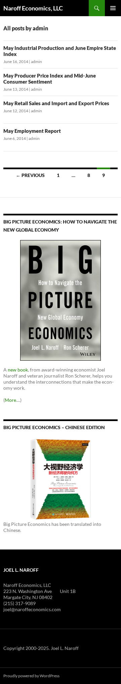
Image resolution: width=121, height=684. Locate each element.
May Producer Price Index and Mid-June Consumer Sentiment (49, 78)
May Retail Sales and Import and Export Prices (56, 103)
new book (18, 370)
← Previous (30, 175)
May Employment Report (32, 131)
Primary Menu (113, 8)
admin (36, 61)
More (10, 400)
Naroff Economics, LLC (33, 8)
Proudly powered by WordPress (31, 675)
